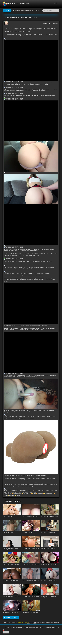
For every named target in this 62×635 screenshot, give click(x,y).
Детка (34, 493)
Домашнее (12, 495)
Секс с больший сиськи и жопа (30, 580)
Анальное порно (19, 10)
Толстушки (40, 493)
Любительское (27, 493)
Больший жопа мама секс (48, 532)
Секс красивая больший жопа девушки (30, 597)
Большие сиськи (49, 493)
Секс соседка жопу (8, 532)
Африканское (29, 10)
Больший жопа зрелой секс (10, 612)
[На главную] (9, 4)
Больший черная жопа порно (49, 516)
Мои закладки (24, 4)
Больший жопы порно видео (49, 580)
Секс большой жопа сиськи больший (10, 549)
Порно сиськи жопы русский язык (49, 565)
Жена (18, 495)
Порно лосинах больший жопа (30, 612)
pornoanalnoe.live (37, 4)
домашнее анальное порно (25, 622)
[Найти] (57, 10)
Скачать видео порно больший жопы (30, 565)
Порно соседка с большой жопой (48, 597)
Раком (6, 495)
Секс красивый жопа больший (30, 548)
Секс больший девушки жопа (30, 516)
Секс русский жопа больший (11, 564)
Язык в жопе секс (7, 516)
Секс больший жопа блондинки (11, 596)
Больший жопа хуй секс (28, 532)
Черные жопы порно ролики (10, 580)
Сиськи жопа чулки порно (48, 548)
